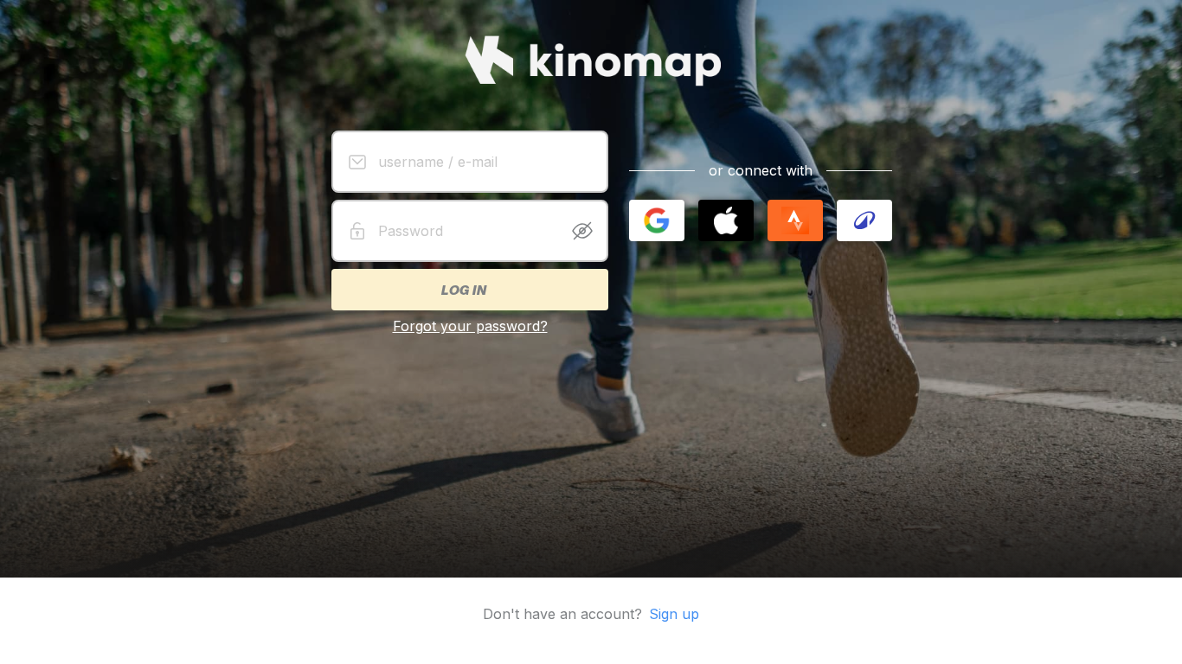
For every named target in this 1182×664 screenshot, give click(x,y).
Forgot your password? (470, 326)
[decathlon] (864, 220)
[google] (656, 220)
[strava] (795, 220)
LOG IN (462, 289)
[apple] (726, 220)
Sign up (674, 613)
